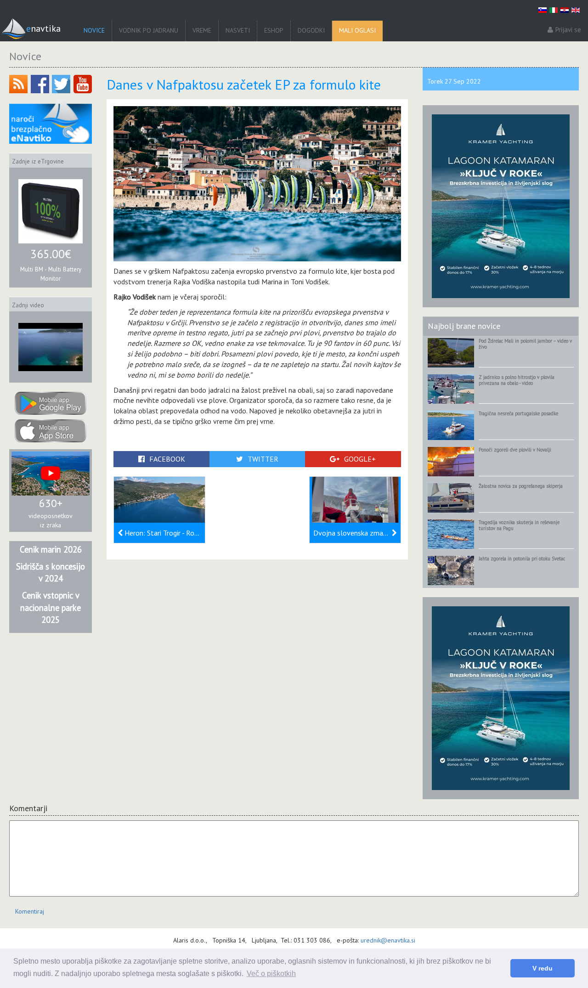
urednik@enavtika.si (388, 940)
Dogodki (311, 30)
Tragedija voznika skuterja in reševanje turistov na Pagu (519, 525)
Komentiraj (29, 911)
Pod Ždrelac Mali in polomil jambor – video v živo (525, 344)
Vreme (201, 30)
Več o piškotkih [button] (271, 973)
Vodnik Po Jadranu (148, 30)
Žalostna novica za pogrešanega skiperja (521, 486)
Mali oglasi (357, 30)
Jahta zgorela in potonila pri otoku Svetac (522, 558)
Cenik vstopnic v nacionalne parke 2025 (50, 607)
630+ (50, 503)
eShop (273, 30)
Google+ (360, 458)
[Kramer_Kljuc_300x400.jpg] (501, 206)
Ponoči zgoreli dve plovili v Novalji (515, 449)
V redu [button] (542, 968)
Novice (94, 30)
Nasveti (238, 30)
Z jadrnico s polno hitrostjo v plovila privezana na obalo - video (516, 380)
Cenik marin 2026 (51, 549)
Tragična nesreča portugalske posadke (518, 413)
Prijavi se (568, 29)
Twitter (263, 458)
